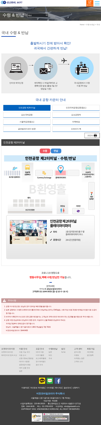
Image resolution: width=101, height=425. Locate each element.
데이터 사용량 (24, 362)
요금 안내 (40, 349)
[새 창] (56, 417)
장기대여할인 (41, 362)
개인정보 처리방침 (37, 388)
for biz (63, 352)
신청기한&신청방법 (26, 358)
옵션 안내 (39, 365)
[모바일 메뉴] (97, 3)
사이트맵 (50, 388)
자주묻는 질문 (79, 358)
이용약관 (25, 388)
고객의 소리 (78, 362)
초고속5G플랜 (41, 358)
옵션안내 (67, 388)
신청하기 (76, 388)
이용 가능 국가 (24, 352)
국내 (50, 358)
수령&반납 (53, 349)
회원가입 (91, 349)
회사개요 (58, 388)
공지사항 (77, 352)
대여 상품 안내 (24, 368)
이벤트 (76, 355)
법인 (63, 349)
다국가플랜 (40, 355)
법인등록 (90, 355)
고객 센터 (78, 349)
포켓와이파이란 (8, 349)
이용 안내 (23, 349)
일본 (20, 371)
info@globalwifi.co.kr (72, 406)
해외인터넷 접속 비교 (9, 355)
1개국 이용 (40, 352)
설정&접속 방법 (25, 365)
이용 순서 (22, 355)
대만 (50, 355)
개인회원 (90, 352)
